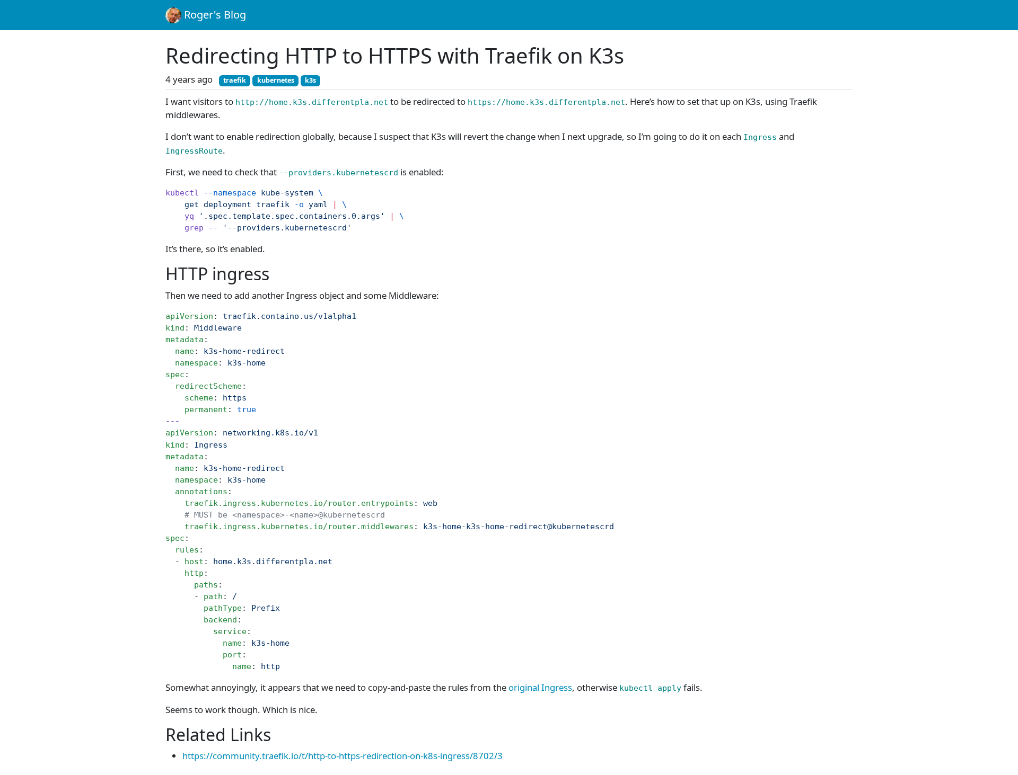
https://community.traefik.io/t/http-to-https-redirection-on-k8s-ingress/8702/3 (342, 756)
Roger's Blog (213, 14)
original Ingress (540, 687)
